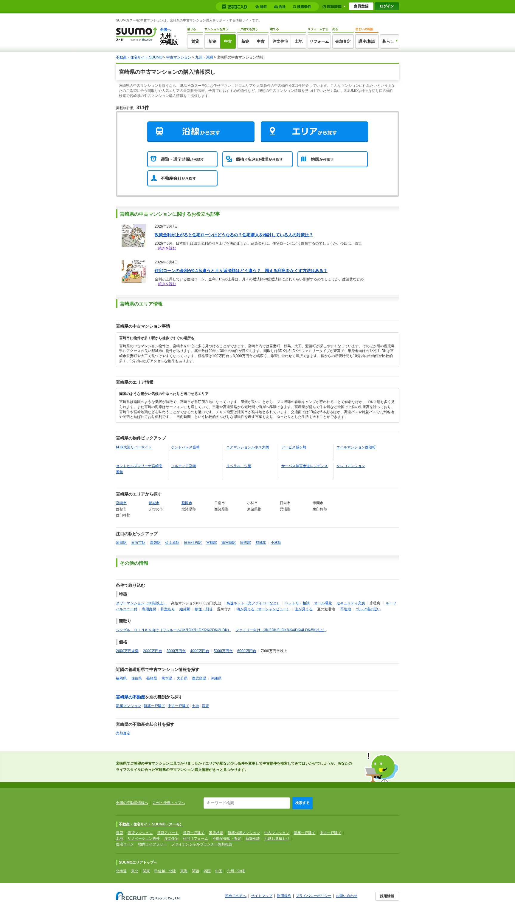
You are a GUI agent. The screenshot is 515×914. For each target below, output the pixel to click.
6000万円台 (246, 651)
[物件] (262, 6)
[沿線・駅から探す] (201, 131)
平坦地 (345, 609)
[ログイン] (387, 6)
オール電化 (323, 603)
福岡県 (121, 678)
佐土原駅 (172, 543)
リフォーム (319, 41)
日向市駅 (138, 543)
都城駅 (260, 543)
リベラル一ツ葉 (238, 466)
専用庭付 (149, 609)
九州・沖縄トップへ (169, 803)
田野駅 (245, 543)
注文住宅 (280, 41)
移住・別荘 (203, 609)
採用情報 (387, 896)
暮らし (388, 41)
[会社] (281, 6)
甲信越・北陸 (165, 871)
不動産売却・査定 (226, 838)
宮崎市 (121, 503)
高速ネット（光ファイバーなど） (253, 603)
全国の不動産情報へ (132, 803)
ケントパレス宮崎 (185, 447)
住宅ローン (125, 844)
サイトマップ (261, 896)
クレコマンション (350, 466)
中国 (218, 871)
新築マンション (128, 706)
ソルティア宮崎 (183, 466)
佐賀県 (136, 678)
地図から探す (332, 159)
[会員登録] (361, 6)
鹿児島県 (199, 678)
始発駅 (184, 609)
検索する (302, 803)
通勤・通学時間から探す (182, 159)
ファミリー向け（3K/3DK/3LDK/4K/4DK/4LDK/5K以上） (280, 630)
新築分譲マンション (244, 833)
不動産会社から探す (182, 178)
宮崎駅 (211, 543)
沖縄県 (216, 678)
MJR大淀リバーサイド (134, 447)
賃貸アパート (168, 833)
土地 (299, 41)
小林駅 (276, 543)
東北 (134, 871)
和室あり (168, 609)
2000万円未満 (127, 651)
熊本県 (167, 678)
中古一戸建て (178, 706)
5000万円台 (223, 651)
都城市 (154, 503)
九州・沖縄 (204, 57)
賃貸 (195, 41)
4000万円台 (199, 651)
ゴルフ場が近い (368, 609)
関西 (195, 871)
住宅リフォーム (195, 838)
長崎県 (151, 678)
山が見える (304, 609)
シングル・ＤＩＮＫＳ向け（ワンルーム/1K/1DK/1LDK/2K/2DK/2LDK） (173, 630)
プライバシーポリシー (313, 896)
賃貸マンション (140, 833)
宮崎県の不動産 (130, 696)
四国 (207, 871)
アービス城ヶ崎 (293, 447)
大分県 (182, 678)
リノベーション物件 (144, 838)
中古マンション (178, 57)
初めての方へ (235, 896)
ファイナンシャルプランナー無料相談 (201, 844)
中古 (228, 41)
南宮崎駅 (228, 543)
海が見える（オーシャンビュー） (263, 609)
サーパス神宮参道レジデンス (304, 466)
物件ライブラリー (152, 844)
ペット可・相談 (297, 603)
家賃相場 (216, 833)
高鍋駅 (155, 543)
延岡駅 (121, 543)
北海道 (121, 871)
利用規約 (284, 896)
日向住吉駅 (193, 543)
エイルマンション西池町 (356, 447)
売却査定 (343, 41)
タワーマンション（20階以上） (141, 603)
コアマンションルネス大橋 (247, 447)
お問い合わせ (346, 896)
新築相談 (253, 838)
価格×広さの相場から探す (257, 159)
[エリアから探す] (314, 131)
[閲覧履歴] (333, 6)
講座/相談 (367, 41)
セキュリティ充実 (350, 603)
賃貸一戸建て (193, 833)
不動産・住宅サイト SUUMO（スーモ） (151, 824)
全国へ (165, 29)
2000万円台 (152, 651)
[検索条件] (303, 6)
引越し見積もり (276, 838)
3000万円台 (176, 651)
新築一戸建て (154, 706)
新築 (212, 41)
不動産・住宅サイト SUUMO (139, 57)
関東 (146, 871)
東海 (183, 871)
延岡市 (187, 503)
